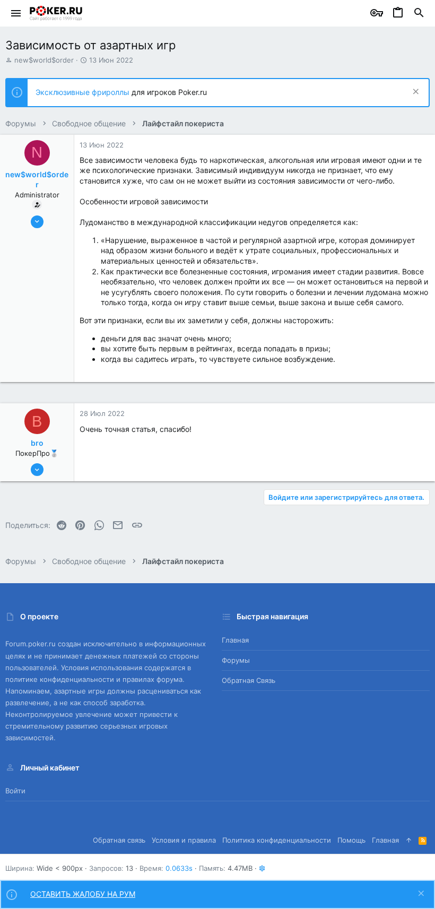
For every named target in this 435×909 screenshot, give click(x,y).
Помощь (351, 840)
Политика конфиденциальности (276, 840)
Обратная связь (248, 680)
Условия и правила (184, 840)
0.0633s (179, 868)
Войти (15, 790)
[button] (16, 13)
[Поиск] (419, 13)
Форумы (236, 660)
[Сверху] (408, 840)
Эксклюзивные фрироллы (84, 92)
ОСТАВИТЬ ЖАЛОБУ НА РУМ (82, 893)
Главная (235, 640)
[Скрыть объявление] (414, 92)
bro (37, 442)
